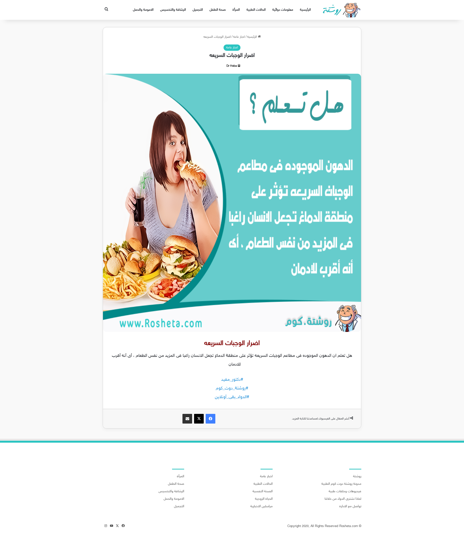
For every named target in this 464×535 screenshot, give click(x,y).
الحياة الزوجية (264, 499)
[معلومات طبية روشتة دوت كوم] (340, 9)
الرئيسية (305, 10)
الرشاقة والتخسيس (173, 10)
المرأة (236, 10)
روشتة (357, 476)
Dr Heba (231, 66)
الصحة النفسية (263, 491)
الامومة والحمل (143, 10)
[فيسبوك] (210, 419)
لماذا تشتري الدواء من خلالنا (343, 499)
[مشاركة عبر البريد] (187, 419)
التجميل (198, 10)
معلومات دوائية (282, 10)
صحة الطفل (218, 10)
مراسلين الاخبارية (261, 506)
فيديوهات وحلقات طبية (345, 491)
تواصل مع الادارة (350, 506)
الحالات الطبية (256, 10)
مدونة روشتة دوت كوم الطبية (341, 484)
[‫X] (199, 419)
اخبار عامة (239, 37)
